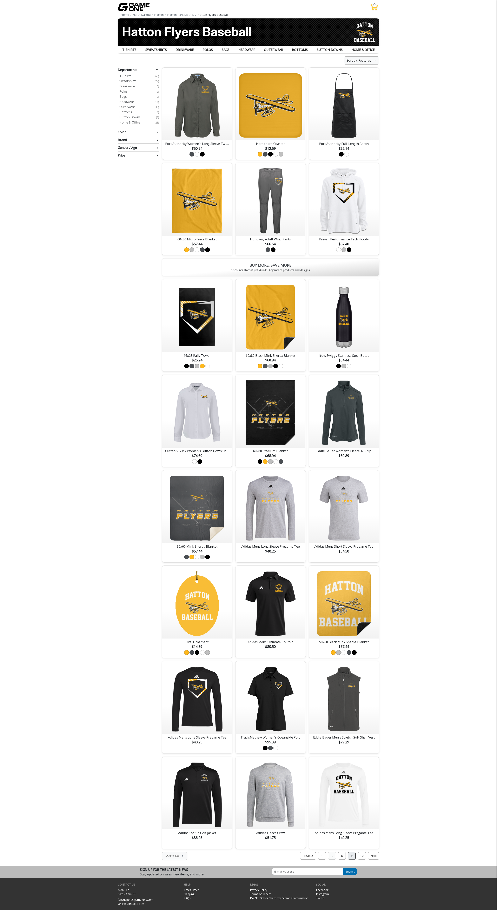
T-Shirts (129, 50)
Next (374, 856)
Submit (350, 871)
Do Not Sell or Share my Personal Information (279, 898)
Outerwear (273, 50)
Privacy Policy (258, 890)
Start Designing (197, 133)
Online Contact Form (131, 904)
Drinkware (185, 50)
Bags (225, 50)
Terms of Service (260, 894)
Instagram (322, 894)
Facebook (322, 890)
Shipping (189, 894)
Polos (208, 50)
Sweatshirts (156, 50)
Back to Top (174, 856)
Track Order (191, 890)
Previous (308, 856)
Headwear (246, 50)
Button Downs (329, 50)
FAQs (187, 898)
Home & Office (363, 50)
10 (361, 856)
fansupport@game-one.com (135, 899)
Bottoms (300, 50)
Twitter (320, 898)
